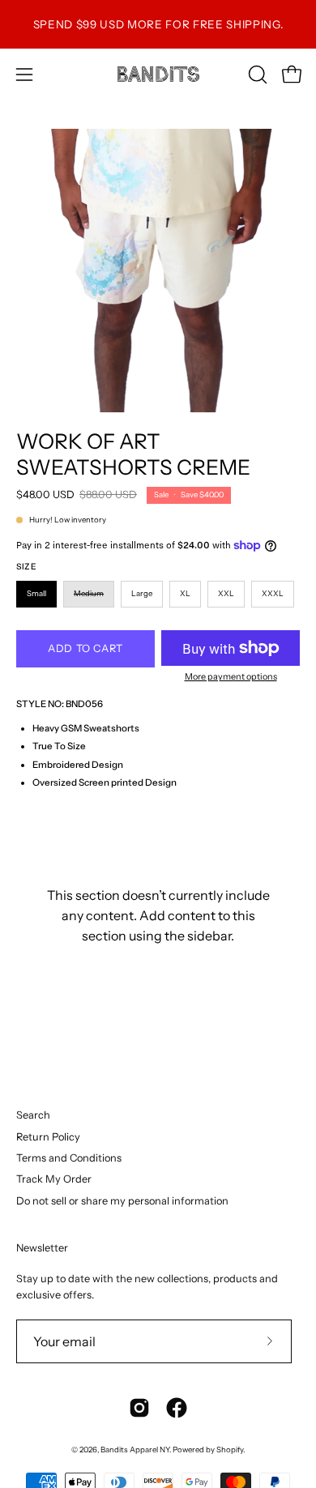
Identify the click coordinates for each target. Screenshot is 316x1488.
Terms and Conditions (69, 1158)
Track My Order (54, 1179)
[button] (256, 74)
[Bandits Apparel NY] (158, 74)
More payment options (231, 676)
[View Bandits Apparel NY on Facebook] (176, 1408)
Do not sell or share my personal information (122, 1201)
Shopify (229, 1449)
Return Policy (48, 1137)
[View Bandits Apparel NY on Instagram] (139, 1408)
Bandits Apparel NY (134, 1449)
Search (33, 1115)
